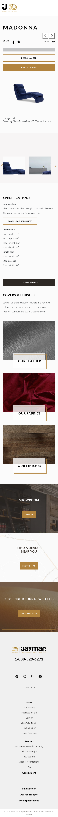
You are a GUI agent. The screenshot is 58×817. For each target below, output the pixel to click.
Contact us (29, 687)
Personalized (29, 58)
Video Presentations (29, 761)
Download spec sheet (20, 221)
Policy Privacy (39, 811)
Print (46, 42)
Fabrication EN (29, 712)
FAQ (29, 766)
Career (29, 717)
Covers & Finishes (29, 282)
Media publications (29, 800)
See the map (29, 566)
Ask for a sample (29, 751)
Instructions (29, 756)
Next (55, 164)
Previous (1, 164)
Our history (29, 707)
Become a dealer (29, 722)
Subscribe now (29, 613)
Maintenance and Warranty (29, 746)
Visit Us (29, 514)
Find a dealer (29, 67)
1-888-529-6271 (29, 659)
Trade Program (29, 732)
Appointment (29, 772)
